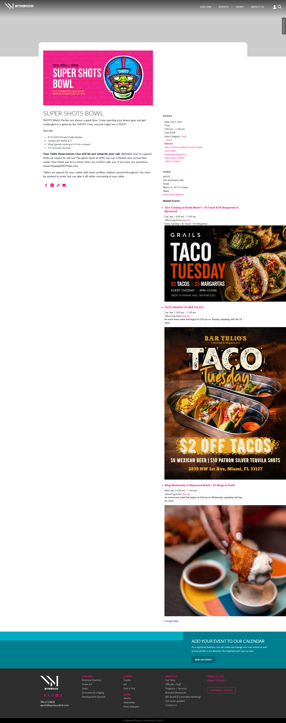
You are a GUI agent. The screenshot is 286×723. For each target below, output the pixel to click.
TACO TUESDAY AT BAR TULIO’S (184, 307)
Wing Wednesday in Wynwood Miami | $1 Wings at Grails (199, 485)
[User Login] (274, 7)
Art (125, 684)
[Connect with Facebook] (45, 695)
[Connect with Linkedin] (57, 695)
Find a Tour (129, 688)
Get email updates (175, 701)
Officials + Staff (173, 684)
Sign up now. (247, 650)
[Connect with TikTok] (61, 695)
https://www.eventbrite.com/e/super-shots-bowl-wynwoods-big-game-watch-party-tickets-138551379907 (183, 154)
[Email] (64, 185)
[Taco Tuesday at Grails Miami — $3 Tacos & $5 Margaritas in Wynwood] (203, 264)
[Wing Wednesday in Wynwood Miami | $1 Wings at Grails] (203, 561)
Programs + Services (176, 688)
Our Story (170, 680)
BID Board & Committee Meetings (183, 696)
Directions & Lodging (93, 692)
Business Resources (175, 692)
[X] (52, 185)
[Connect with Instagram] (53, 695)
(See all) (186, 220)
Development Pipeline (93, 696)
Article (127, 698)
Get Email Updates (221, 690)
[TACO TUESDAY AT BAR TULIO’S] (203, 403)
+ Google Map (170, 621)
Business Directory (91, 680)
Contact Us (171, 705)
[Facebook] (46, 185)
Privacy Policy (216, 680)
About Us (257, 7)
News (240, 7)
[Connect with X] (48, 695)
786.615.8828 (47, 702)
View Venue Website (173, 194)
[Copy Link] (58, 185)
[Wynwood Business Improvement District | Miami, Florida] (18, 6)
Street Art (87, 684)
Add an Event (203, 660)
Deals (85, 688)
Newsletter (129, 702)
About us (171, 676)
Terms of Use (215, 676)
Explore (205, 7)
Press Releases (131, 706)
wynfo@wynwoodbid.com (54, 705)
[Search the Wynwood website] (279, 7)
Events (224, 7)
